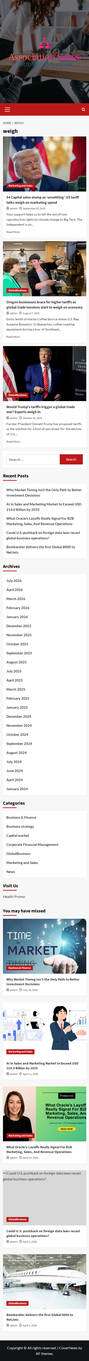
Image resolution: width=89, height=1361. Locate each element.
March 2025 (15, 689)
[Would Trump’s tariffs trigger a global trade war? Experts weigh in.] (44, 373)
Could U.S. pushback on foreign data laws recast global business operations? (43, 535)
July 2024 (14, 762)
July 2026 (14, 581)
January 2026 (17, 617)
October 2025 (17, 644)
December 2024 (18, 716)
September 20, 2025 (34, 208)
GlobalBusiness (17, 290)
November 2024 (19, 725)
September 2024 (19, 743)
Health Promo (14, 896)
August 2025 (16, 662)
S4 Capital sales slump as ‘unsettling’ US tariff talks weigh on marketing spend (42, 200)
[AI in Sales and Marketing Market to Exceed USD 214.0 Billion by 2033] (44, 1029)
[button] (7, 109)
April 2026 (14, 590)
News (10, 872)
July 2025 (14, 671)
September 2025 (19, 653)
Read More (13, 232)
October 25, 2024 (32, 418)
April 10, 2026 (30, 1158)
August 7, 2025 (31, 313)
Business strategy (20, 826)
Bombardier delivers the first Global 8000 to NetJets (40, 549)
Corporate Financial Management (32, 844)
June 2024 (14, 771)
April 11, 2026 (30, 1074)
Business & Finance (21, 817)
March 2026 (15, 599)
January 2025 (17, 707)
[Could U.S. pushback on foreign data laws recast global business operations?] (44, 1197)
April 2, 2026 (30, 1242)
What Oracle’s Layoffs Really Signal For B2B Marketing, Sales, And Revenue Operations (40, 521)
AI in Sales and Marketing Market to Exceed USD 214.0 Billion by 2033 (43, 507)
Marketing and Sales (20, 186)
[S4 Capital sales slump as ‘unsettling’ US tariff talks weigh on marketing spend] (44, 163)
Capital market (17, 835)
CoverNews (68, 1348)
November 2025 (19, 635)
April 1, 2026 (30, 1326)
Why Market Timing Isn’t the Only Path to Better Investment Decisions (44, 492)
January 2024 (17, 789)
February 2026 (17, 608)
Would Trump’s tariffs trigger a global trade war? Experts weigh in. (40, 409)
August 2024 (16, 753)
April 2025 (14, 680)
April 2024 (14, 780)
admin (14, 208)
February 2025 (17, 698)
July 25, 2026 (30, 990)
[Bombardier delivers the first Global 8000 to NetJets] (44, 1281)
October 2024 (17, 734)
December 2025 (18, 626)
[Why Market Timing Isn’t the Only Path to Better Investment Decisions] (44, 946)
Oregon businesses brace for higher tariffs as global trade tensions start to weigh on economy (44, 305)
